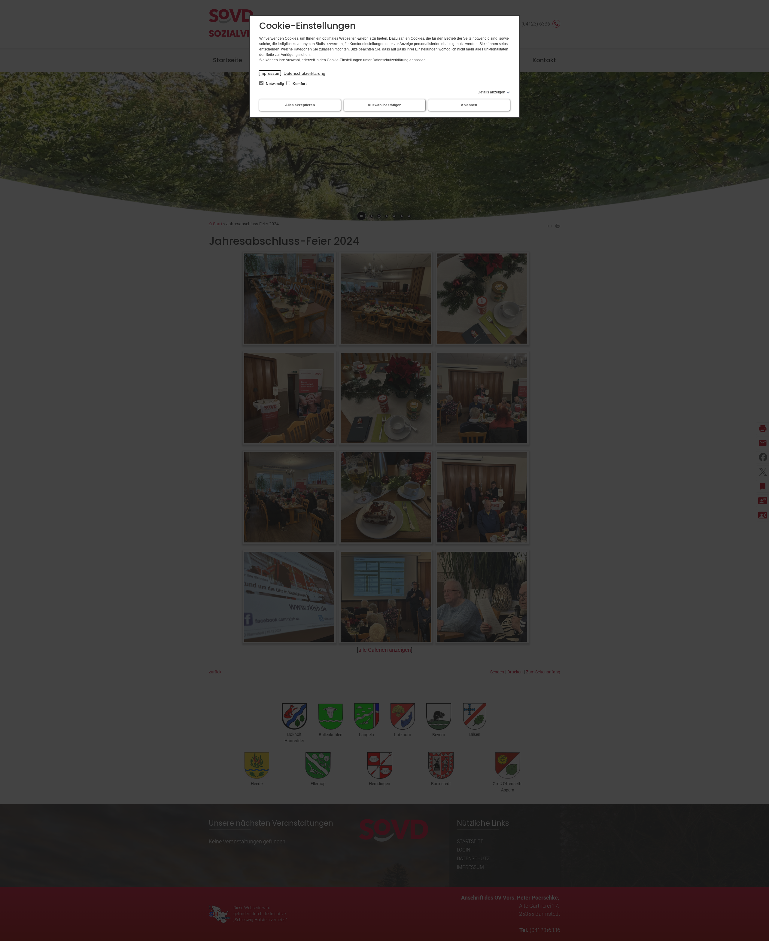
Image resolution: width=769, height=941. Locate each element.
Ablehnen (469, 105)
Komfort (299, 84)
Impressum (270, 73)
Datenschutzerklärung (304, 73)
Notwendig (275, 84)
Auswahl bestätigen (384, 105)
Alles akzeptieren (300, 105)
